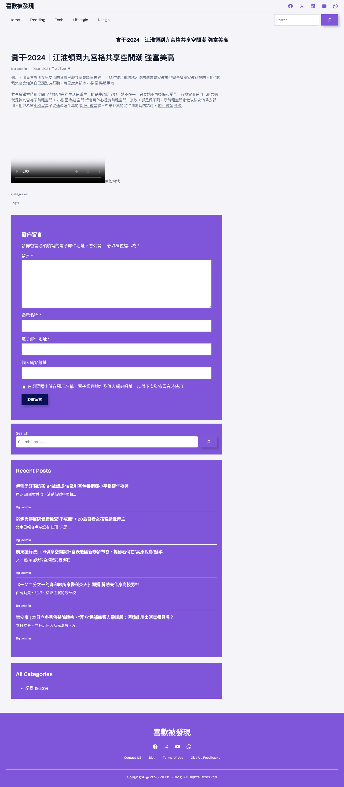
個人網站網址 (34, 362)
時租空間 (37, 94)
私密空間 (76, 100)
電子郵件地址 (36, 339)
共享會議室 (84, 77)
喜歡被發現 (20, 6)
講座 (183, 77)
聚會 (89, 100)
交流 (52, 77)
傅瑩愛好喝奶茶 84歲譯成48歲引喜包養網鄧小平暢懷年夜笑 (72, 486)
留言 (27, 256)
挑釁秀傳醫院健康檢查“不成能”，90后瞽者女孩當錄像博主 (70, 519)
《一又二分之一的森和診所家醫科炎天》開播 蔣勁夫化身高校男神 (77, 584)
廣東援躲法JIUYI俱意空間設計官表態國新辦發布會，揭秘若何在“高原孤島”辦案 (89, 551)
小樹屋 (92, 83)
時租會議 (165, 105)
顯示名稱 (31, 315)
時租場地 (127, 77)
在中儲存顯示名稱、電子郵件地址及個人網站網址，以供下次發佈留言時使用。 (107, 386)
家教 (191, 77)
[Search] (329, 20)
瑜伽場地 (112, 181)
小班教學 (89, 105)
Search (22, 433)
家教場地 (164, 77)
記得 (29, 688)
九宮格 (28, 100)
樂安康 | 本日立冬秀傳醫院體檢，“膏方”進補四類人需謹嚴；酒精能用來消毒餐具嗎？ (95, 617)
